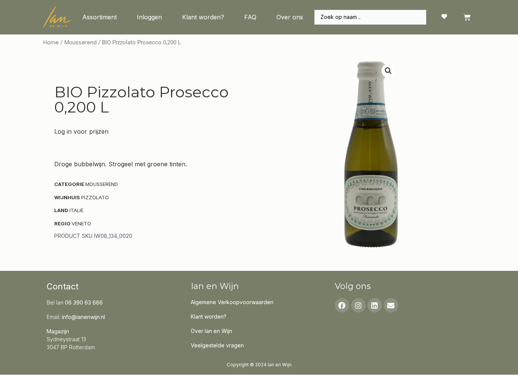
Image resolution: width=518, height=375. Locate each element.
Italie (76, 210)
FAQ (250, 17)
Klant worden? (203, 17)
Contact (62, 286)
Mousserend (80, 42)
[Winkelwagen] (467, 17)
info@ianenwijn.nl (83, 317)
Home (51, 42)
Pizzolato (95, 197)
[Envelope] (391, 305)
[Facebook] (342, 305)
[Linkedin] (374, 305)
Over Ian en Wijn (211, 331)
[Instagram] (358, 305)
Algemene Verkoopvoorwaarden (232, 302)
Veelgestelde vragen (217, 345)
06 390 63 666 (84, 302)
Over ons (289, 17)
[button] (388, 71)
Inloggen (149, 17)
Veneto (81, 223)
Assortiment (99, 17)
